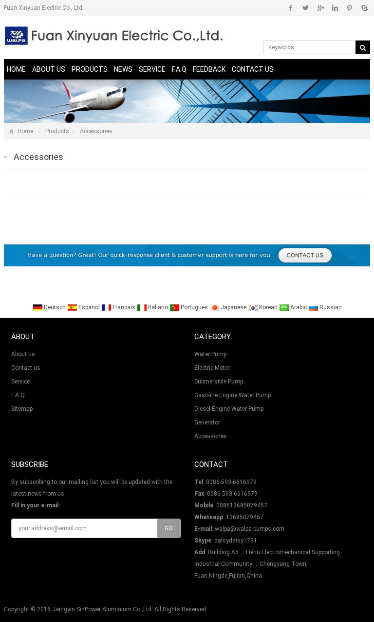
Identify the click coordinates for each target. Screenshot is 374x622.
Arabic (298, 307)
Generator (207, 422)
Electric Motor (212, 367)
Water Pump (210, 354)
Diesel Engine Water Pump (228, 408)
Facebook (291, 8)
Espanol (89, 307)
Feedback (209, 69)
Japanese (233, 307)
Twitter (305, 8)
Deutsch (54, 307)
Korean (268, 307)
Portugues (194, 307)
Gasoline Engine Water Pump (232, 395)
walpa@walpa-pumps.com (249, 528)
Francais (124, 307)
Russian (330, 307)
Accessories (96, 131)
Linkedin (335, 8)
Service (152, 69)
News (123, 69)
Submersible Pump (218, 381)
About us (48, 69)
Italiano (158, 307)
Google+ (320, 8)
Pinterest (349, 8)
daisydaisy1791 (235, 540)
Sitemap (22, 408)
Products (90, 69)
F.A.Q (179, 69)
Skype (364, 8)
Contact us (253, 69)
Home (16, 69)
